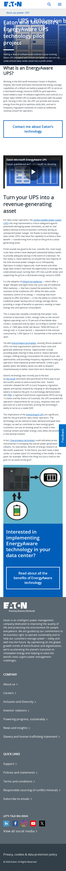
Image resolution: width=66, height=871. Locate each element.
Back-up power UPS (18, 12)
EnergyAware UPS (35, 414)
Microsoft (10, 378)
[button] (33, 578)
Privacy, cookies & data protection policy (30, 854)
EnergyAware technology (24, 343)
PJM (10, 395)
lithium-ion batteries (32, 281)
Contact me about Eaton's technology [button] (33, 129)
